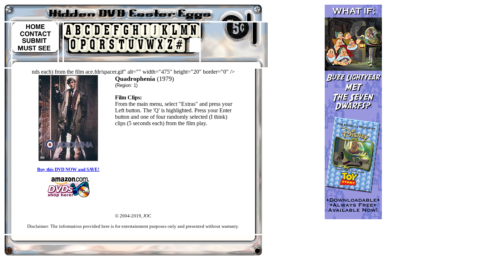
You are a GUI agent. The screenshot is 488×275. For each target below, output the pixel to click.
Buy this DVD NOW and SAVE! (68, 169)
